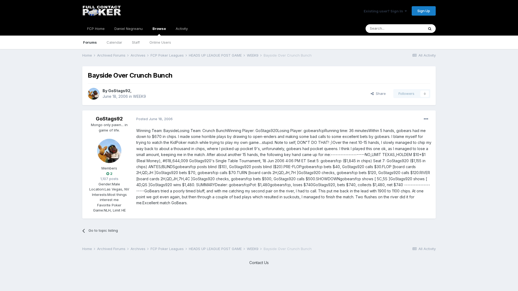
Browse (159, 28)
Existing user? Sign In (384, 11)
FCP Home (96, 28)
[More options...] (426, 119)
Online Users (160, 42)
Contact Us (259, 262)
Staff (136, 42)
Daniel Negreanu (128, 28)
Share (380, 93)
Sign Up (423, 11)
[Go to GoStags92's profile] (94, 94)
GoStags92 (119, 90)
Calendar (114, 42)
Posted (154, 119)
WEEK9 (139, 96)
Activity (182, 28)
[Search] (430, 28)
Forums (90, 42)
